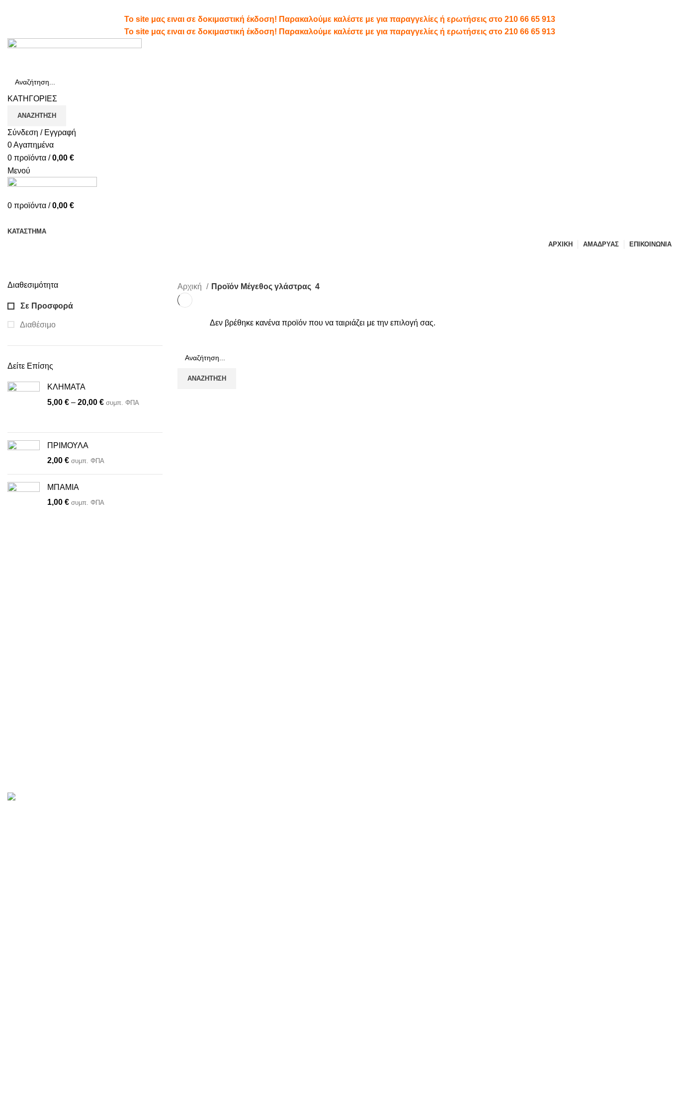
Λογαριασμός (370, 813)
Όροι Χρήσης (483, 813)
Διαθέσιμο (37, 324)
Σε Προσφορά (45, 306)
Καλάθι (359, 869)
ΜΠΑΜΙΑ (63, 487)
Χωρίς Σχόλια (238, 840)
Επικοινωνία (482, 861)
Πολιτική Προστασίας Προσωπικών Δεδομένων (505, 837)
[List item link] (85, 974)
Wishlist (361, 831)
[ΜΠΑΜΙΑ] (23, 504)
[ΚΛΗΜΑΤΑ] (23, 403)
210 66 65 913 (530, 19)
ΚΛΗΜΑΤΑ (66, 387)
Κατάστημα (592, 813)
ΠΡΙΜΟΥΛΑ (67, 445)
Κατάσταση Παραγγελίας (390, 850)
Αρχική (190, 286)
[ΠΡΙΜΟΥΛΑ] (23, 453)
